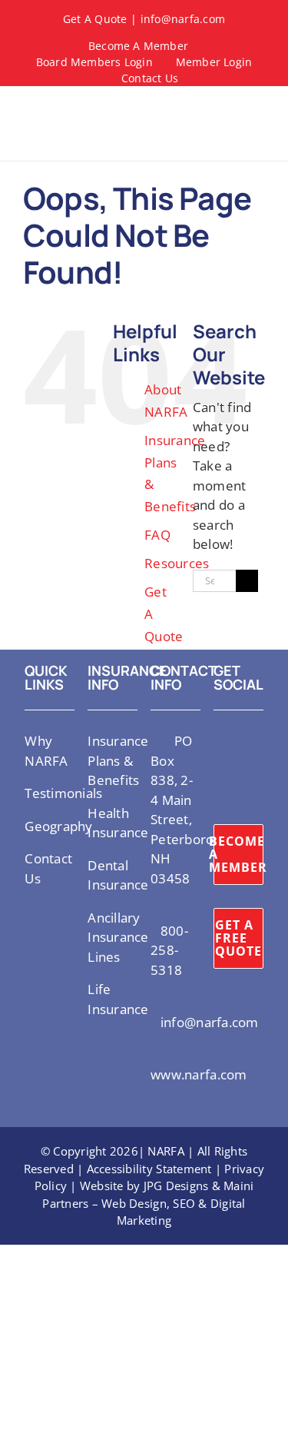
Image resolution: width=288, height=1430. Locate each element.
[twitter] (218, 739)
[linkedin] (242, 767)
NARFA (165, 1151)
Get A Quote (95, 19)
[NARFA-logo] (49, 108)
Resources (176, 563)
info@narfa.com (183, 19)
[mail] (218, 795)
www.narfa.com (199, 1074)
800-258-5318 (169, 950)
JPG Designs (176, 1185)
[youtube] (218, 767)
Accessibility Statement (149, 1168)
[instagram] (242, 739)
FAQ (157, 535)
